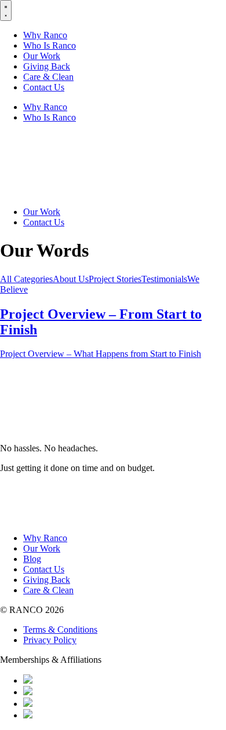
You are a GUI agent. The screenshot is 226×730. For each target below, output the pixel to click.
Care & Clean (48, 77)
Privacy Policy (49, 640)
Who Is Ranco (49, 45)
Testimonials (164, 279)
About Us (71, 279)
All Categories (26, 279)
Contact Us (43, 87)
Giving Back (46, 66)
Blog (32, 559)
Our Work (41, 56)
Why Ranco (45, 35)
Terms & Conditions (60, 629)
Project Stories (115, 279)
